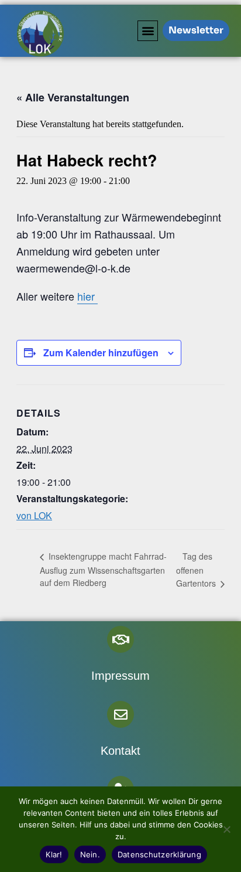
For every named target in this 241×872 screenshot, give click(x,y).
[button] (147, 31)
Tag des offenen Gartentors (197, 569)
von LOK (34, 515)
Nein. (90, 854)
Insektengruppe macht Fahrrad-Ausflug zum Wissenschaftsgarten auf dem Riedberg (103, 569)
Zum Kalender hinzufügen (101, 352)
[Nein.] (226, 829)
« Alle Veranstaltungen (72, 97)
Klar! (54, 854)
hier (87, 296)
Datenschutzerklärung (159, 854)
